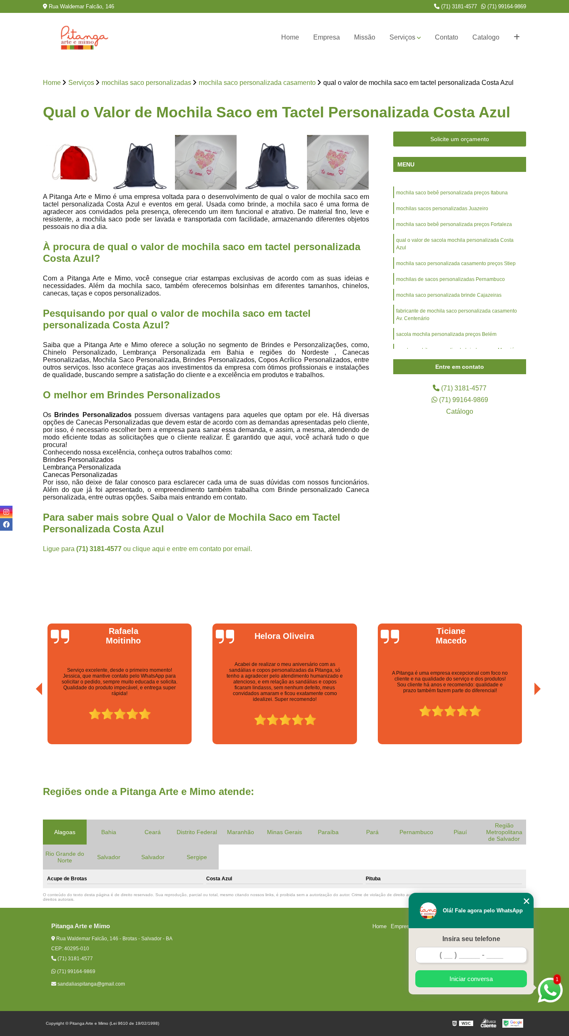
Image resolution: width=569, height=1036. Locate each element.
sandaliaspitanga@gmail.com (90, 984)
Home (290, 37)
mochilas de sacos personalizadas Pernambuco (450, 279)
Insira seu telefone (471, 938)
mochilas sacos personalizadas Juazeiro (442, 208)
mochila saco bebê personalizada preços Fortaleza (454, 224)
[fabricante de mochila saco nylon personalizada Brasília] (74, 163)
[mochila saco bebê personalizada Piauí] (338, 163)
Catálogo (459, 411)
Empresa (326, 37)
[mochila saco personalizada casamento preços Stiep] (272, 163)
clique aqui (148, 548)
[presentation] (27, 720)
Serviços (402, 37)
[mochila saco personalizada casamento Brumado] (206, 163)
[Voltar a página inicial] (84, 37)
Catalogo (485, 37)
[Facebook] (6, 524)
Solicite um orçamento (459, 139)
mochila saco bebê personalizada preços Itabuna (452, 193)
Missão (364, 37)
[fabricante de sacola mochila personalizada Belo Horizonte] (140, 163)
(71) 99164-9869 (506, 6)
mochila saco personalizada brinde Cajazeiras (449, 295)
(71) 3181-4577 (458, 6)
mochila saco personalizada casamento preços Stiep (456, 263)
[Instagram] (6, 512)
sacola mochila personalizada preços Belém (446, 334)
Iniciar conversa (471, 978)
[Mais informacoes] (516, 37)
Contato (446, 37)
